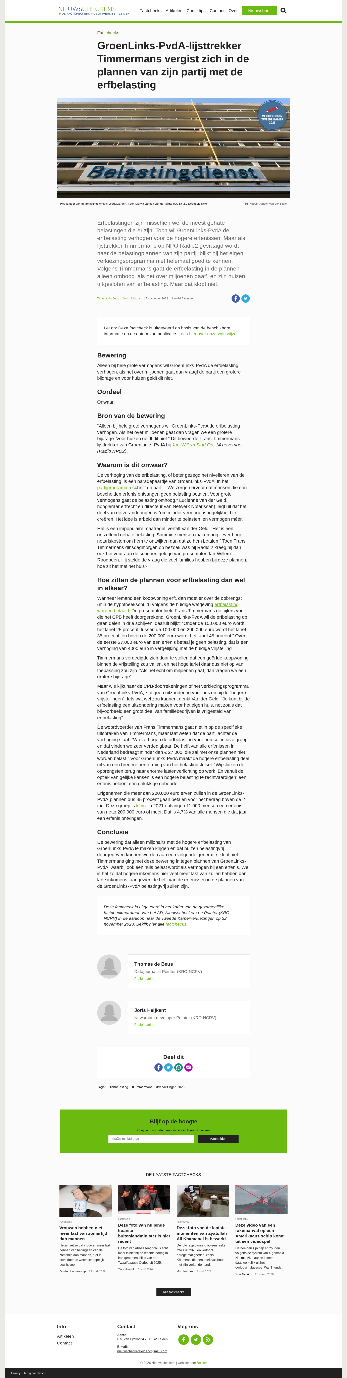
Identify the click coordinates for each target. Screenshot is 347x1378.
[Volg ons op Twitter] (196, 1339)
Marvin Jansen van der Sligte (268, 203)
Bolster (202, 1363)
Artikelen (174, 10)
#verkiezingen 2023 (170, 1087)
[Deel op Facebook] (236, 298)
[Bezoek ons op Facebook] (183, 1339)
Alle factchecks (173, 1292)
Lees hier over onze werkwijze (208, 333)
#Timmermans (142, 1087)
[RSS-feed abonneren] (208, 1339)
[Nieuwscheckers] (94, 10)
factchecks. (177, 924)
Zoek (283, 10)
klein (141, 805)
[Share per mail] (188, 1067)
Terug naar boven (35, 1373)
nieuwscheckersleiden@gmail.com (142, 1351)
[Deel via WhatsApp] (178, 1067)
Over (233, 10)
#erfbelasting (119, 1087)
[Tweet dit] (245, 298)
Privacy (15, 1373)
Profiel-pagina (144, 978)
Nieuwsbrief (259, 10)
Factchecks (151, 10)
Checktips (196, 10)
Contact (217, 10)
